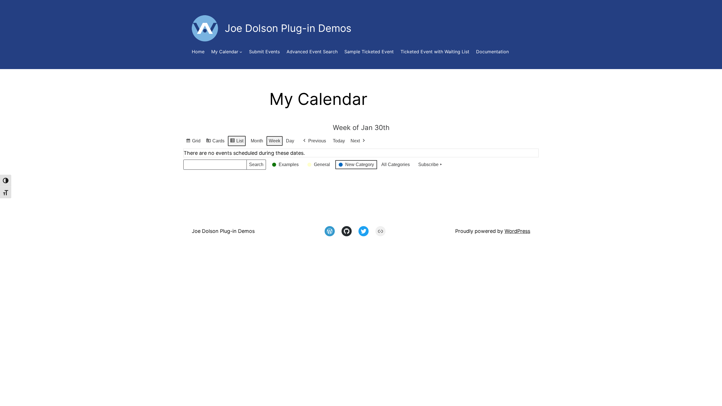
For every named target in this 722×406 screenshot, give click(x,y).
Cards (215, 142)
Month (257, 140)
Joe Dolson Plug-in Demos (223, 231)
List (236, 142)
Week (274, 140)
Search (256, 166)
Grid (193, 142)
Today (339, 140)
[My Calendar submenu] (240, 51)
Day (290, 140)
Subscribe (428, 164)
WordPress (517, 231)
